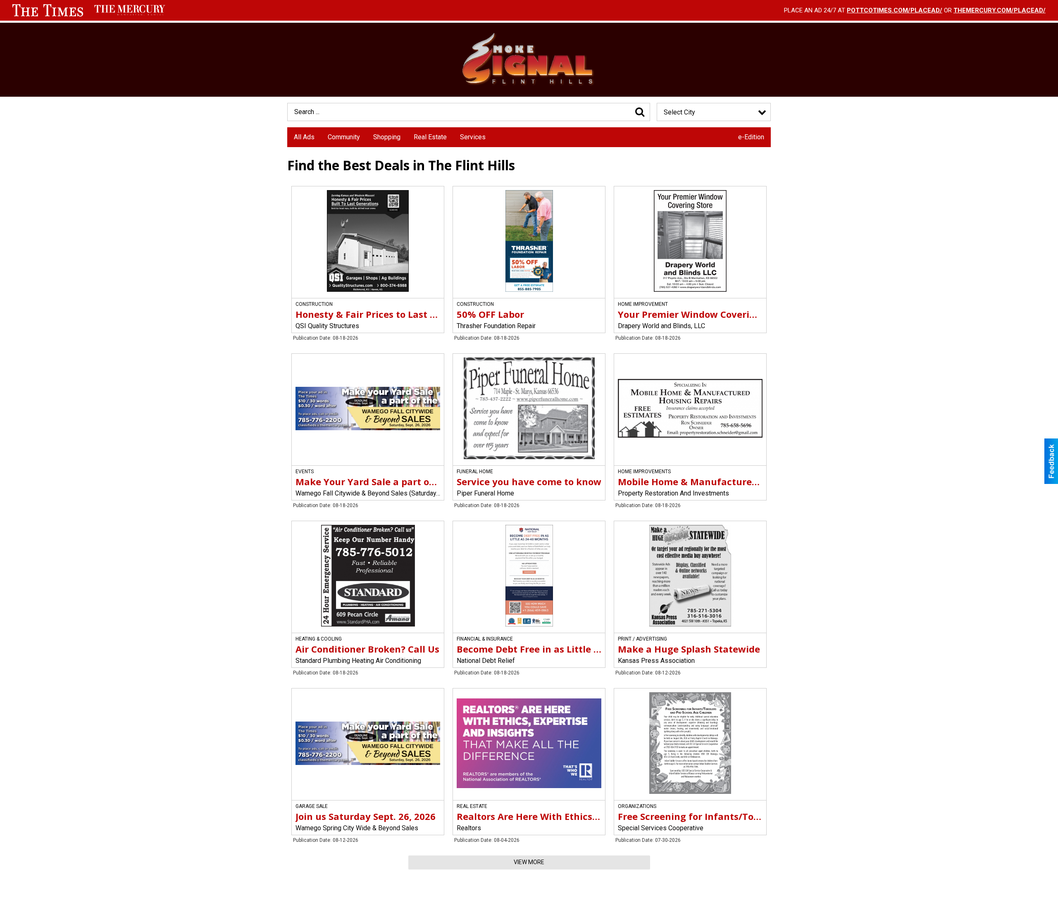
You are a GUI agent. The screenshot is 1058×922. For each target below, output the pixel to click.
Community (344, 137)
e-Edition (751, 137)
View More (529, 862)
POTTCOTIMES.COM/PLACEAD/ (894, 10)
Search (639, 112)
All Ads (304, 137)
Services (473, 137)
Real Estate (430, 137)
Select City (679, 112)
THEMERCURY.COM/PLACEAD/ (999, 10)
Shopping (386, 137)
